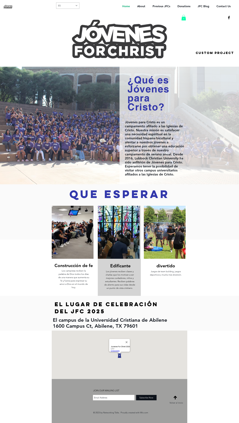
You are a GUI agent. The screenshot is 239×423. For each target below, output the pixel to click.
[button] (183, 17)
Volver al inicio (176, 402)
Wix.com (144, 412)
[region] (73, 251)
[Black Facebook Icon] (229, 17)
